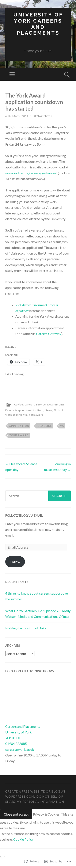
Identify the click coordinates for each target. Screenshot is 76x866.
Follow (15, 562)
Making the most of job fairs (25, 628)
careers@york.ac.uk (19, 749)
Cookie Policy (23, 839)
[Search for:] (38, 496)
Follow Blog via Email (24, 515)
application (19, 425)
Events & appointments (20, 410)
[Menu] (12, 74)
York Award (18, 435)
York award (36, 414)
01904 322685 (16, 743)
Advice (18, 404)
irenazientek (43, 116)
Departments (56, 404)
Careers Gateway (48, 334)
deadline (45, 425)
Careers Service (35, 404)
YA (62, 425)
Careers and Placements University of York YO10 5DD (22, 732)
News (48, 410)
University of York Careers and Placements (38, 24)
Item (40, 410)
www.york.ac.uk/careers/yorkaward (31, 173)
